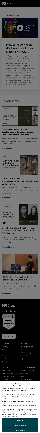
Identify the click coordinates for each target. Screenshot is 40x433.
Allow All (20, 420)
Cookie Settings (20, 430)
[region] (20, 407)
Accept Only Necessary (20, 425)
